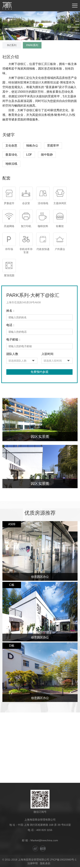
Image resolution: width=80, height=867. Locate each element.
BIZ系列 (11, 45)
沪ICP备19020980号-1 (63, 859)
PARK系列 (32, 45)
